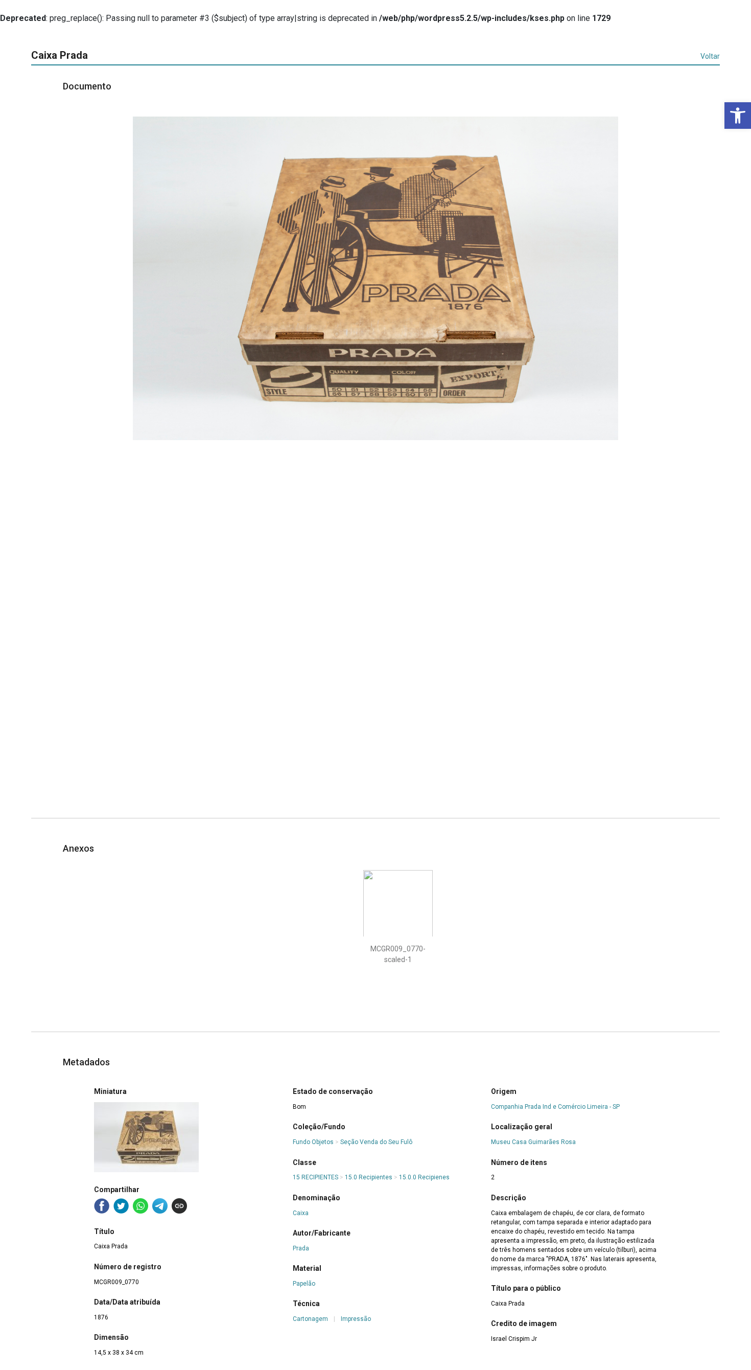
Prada (301, 1248)
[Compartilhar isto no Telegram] (160, 1206)
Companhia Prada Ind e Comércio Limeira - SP (555, 1106)
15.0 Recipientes (368, 1177)
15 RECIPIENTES (315, 1177)
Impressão (356, 1318)
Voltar (710, 56)
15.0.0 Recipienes (424, 1177)
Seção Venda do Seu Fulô (376, 1142)
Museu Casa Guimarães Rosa (533, 1142)
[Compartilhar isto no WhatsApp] (140, 1206)
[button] (737, 115)
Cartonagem (310, 1318)
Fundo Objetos (313, 1142)
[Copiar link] (179, 1206)
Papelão (304, 1283)
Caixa (301, 1213)
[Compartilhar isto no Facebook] (101, 1206)
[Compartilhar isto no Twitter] (121, 1206)
